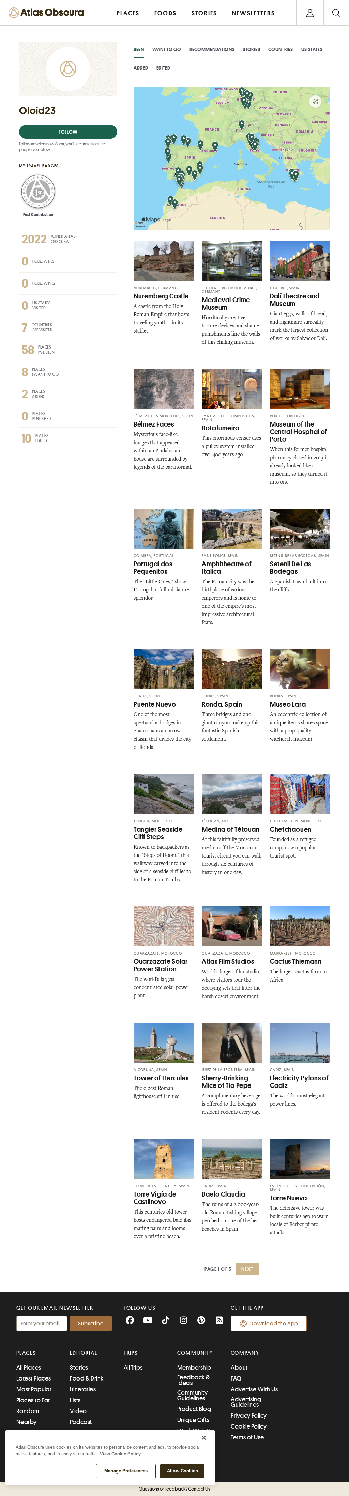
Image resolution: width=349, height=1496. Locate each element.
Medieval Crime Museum (226, 303)
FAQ (236, 1378)
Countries (280, 49)
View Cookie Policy (120, 1453)
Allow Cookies (182, 1471)
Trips (131, 1353)
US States (312, 49)
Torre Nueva (288, 1198)
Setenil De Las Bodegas (290, 567)
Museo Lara (288, 704)
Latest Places (33, 1378)
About (239, 1367)
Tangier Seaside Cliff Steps (158, 833)
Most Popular (33, 1389)
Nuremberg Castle (161, 296)
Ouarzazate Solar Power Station (161, 965)
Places (26, 1353)
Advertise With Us (254, 1389)
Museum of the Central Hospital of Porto (298, 432)
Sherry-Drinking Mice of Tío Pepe (227, 1082)
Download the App (274, 1323)
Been (139, 49)
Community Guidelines (192, 1395)
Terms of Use (247, 1437)
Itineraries (83, 1389)
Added (141, 67)
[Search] (336, 13)
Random (28, 1411)
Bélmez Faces (154, 424)
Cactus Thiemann (295, 961)
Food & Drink (86, 1378)
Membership (194, 1367)
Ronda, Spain (222, 704)
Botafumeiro (221, 428)
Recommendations (212, 49)
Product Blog (194, 1409)
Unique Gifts (193, 1420)
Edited (163, 67)
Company (245, 1353)
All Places (28, 1367)
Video (78, 1411)
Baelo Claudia (223, 1194)
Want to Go (166, 49)
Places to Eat (33, 1400)
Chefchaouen (291, 829)
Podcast (81, 1422)
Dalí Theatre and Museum (295, 300)
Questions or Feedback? (174, 1488)
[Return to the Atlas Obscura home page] (47, 13)
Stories (251, 49)
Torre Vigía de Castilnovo (155, 1198)
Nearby (26, 1422)
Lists (75, 1400)
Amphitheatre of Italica (227, 567)
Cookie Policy (249, 1426)
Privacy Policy (249, 1415)
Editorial (83, 1353)
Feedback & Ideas (193, 1380)
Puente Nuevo (155, 704)
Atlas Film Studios (228, 961)
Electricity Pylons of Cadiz (299, 1082)
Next (247, 1269)
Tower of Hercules (161, 1078)
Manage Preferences (126, 1471)
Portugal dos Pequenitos (153, 567)
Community (195, 1353)
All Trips (133, 1367)
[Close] (203, 1437)
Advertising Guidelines (246, 1402)
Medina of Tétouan (231, 829)
